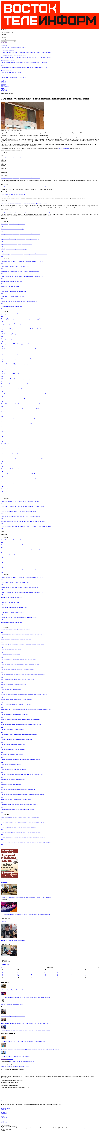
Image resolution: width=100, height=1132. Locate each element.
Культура (3, 85)
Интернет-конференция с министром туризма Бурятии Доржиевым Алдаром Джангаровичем (24, 1041)
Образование (4, 1113)
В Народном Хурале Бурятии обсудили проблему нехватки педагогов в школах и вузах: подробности (26, 897)
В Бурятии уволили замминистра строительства (13, 194)
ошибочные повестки (31, 157)
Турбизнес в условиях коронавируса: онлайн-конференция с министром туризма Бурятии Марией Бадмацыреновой (30, 1049)
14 (57, 974)
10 (2, 974)
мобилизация (22, 157)
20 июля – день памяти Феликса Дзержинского (12, 1004)
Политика (3, 81)
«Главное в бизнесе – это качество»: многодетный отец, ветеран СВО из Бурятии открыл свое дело (25, 1030)
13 (45, 974)
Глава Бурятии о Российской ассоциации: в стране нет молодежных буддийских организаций (24, 203)
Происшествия (4, 89)
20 (45, 975)
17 (2, 975)
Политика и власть (5, 1106)
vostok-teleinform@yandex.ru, (16, 1061)
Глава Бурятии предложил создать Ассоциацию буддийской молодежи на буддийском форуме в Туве (26, 212)
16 (85, 974)
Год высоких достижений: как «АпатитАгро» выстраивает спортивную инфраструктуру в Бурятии (25, 914)
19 (31, 975)
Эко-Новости (4, 1112)
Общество (3, 84)
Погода (2, 1120)
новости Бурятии (5, 157)
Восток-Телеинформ (63, 148)
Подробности (4, 882)
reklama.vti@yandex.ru (28, 1061)
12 (31, 974)
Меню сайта (4, 42)
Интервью (3, 921)
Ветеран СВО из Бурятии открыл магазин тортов (13, 940)
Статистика (10, 1059)
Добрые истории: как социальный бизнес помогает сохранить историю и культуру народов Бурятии (26, 957)
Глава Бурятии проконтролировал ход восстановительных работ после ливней (20, 178)
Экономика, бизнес (5, 1108)
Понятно (3, 1130)
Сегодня (3, 80)
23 (85, 975)
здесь (84, 1127)
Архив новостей (5, 964)
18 (18, 975)
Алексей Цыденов (14, 157)
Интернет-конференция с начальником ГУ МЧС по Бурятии (16, 1056)
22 (71, 975)
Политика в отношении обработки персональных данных (15, 1066)
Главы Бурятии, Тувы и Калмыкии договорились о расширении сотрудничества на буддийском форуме (26, 186)
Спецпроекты (4, 90)
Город (2, 1110)
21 (57, 975)
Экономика (3, 82)
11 (18, 974)
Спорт (2, 88)
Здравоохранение (5, 86)
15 (71, 974)
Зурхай (2, 1121)
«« (1, 967)
